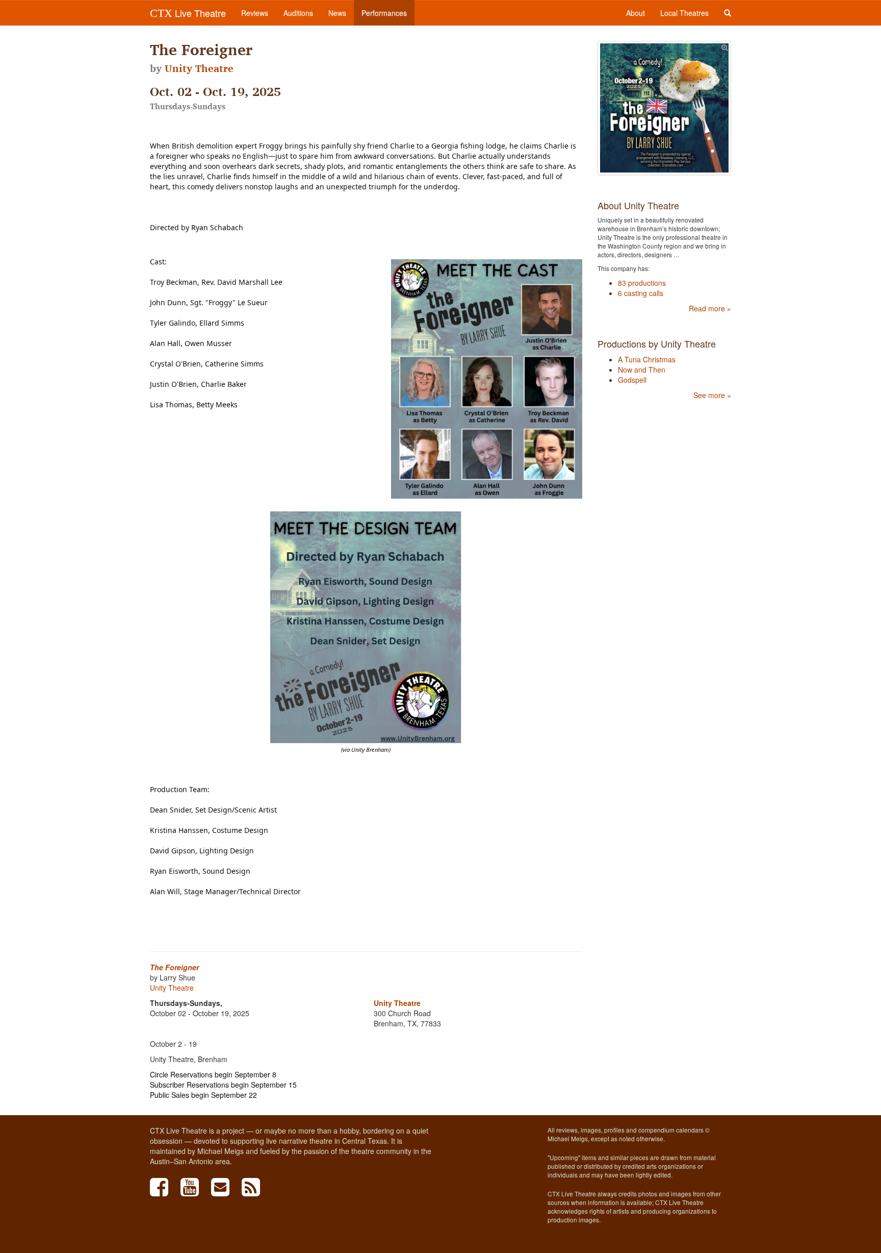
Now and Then (641, 369)
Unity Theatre (199, 68)
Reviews (254, 13)
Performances (384, 13)
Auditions (298, 13)
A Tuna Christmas (647, 359)
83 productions (642, 283)
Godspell (632, 380)
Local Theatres (684, 13)
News (337, 13)
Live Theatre (188, 12)
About (635, 13)
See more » (712, 395)
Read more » (710, 308)
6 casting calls (640, 293)
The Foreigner (174, 967)
